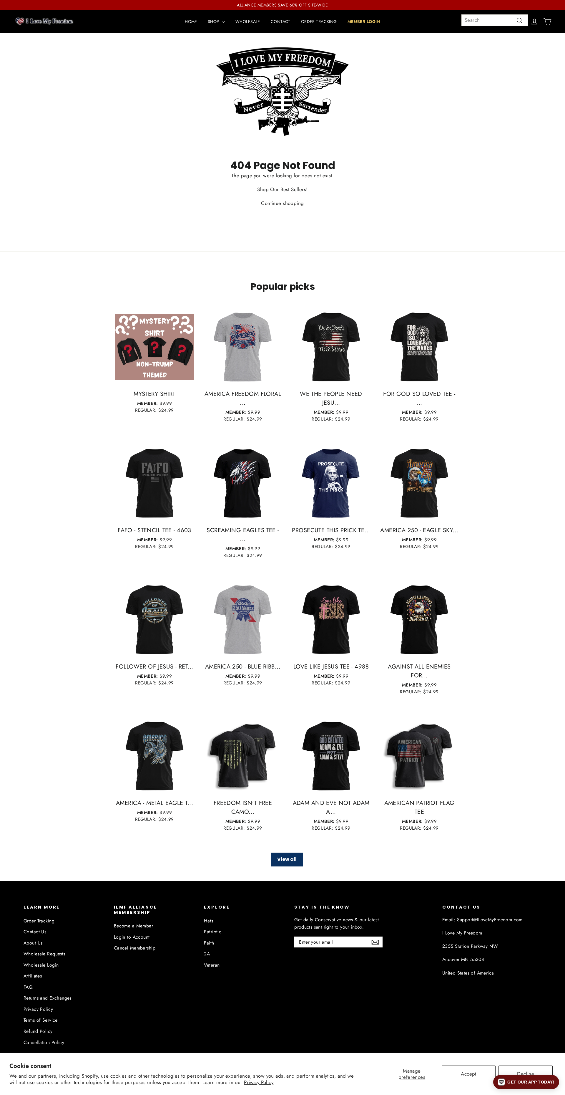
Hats (208, 920)
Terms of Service (41, 1020)
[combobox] (494, 20)
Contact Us (35, 931)
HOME (191, 21)
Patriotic (212, 931)
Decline (525, 1073)
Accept (468, 1073)
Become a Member (133, 925)
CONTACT (280, 21)
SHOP (214, 21)
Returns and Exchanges (48, 998)
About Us (33, 942)
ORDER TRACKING (319, 21)
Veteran (212, 965)
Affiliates (33, 975)
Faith (209, 942)
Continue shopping (282, 203)
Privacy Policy (258, 1082)
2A (207, 953)
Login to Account (132, 937)
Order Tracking (39, 920)
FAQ (28, 987)
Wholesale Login (41, 965)
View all (287, 859)
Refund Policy (38, 1031)
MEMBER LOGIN (364, 21)
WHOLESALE (247, 21)
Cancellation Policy (44, 1042)
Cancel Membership (134, 948)
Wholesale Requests (44, 953)
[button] (526, 1082)
